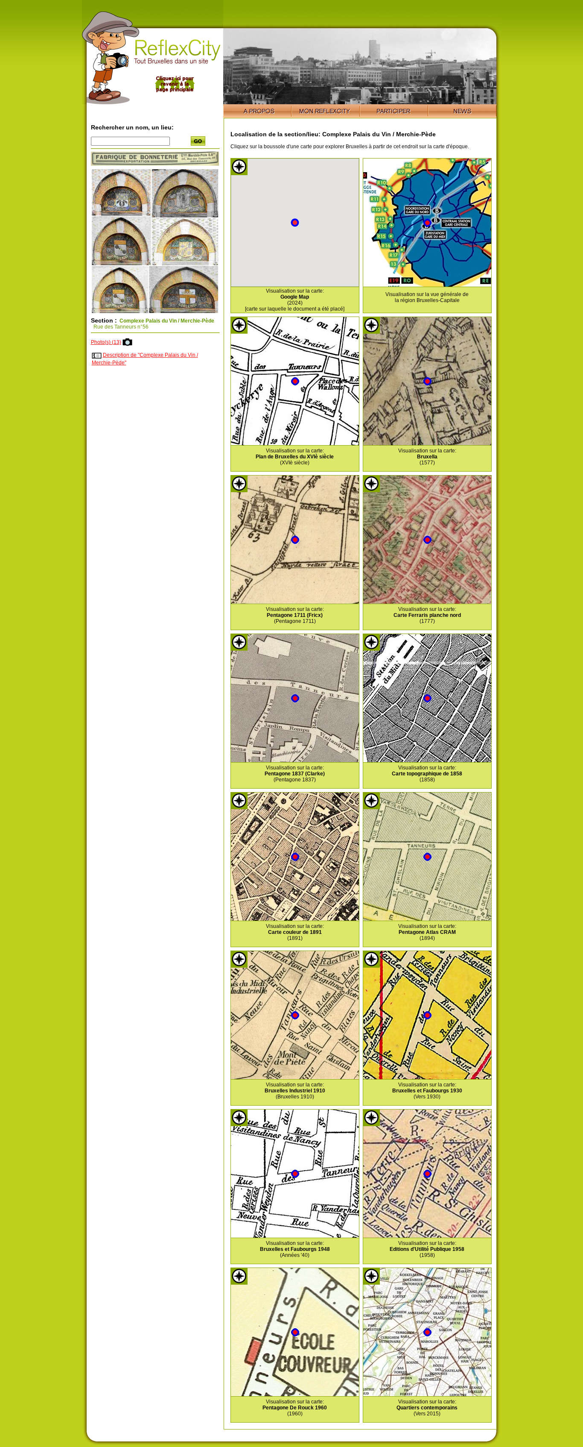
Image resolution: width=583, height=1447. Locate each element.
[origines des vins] (155, 164)
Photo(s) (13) (106, 342)
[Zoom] (155, 313)
